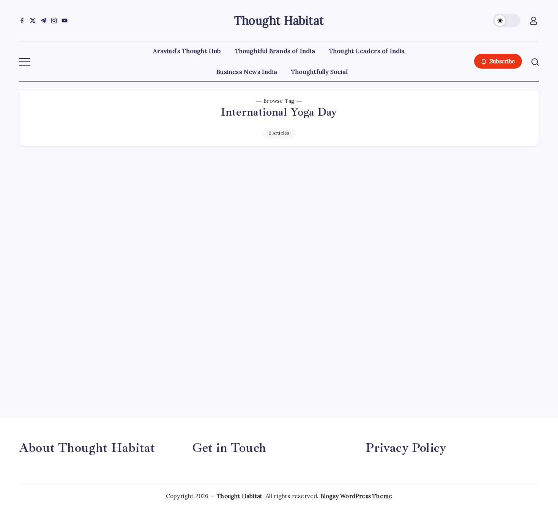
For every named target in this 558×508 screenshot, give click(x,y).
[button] (506, 20)
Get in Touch (229, 448)
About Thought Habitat (87, 448)
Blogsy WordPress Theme (356, 496)
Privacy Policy (406, 448)
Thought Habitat (279, 20)
